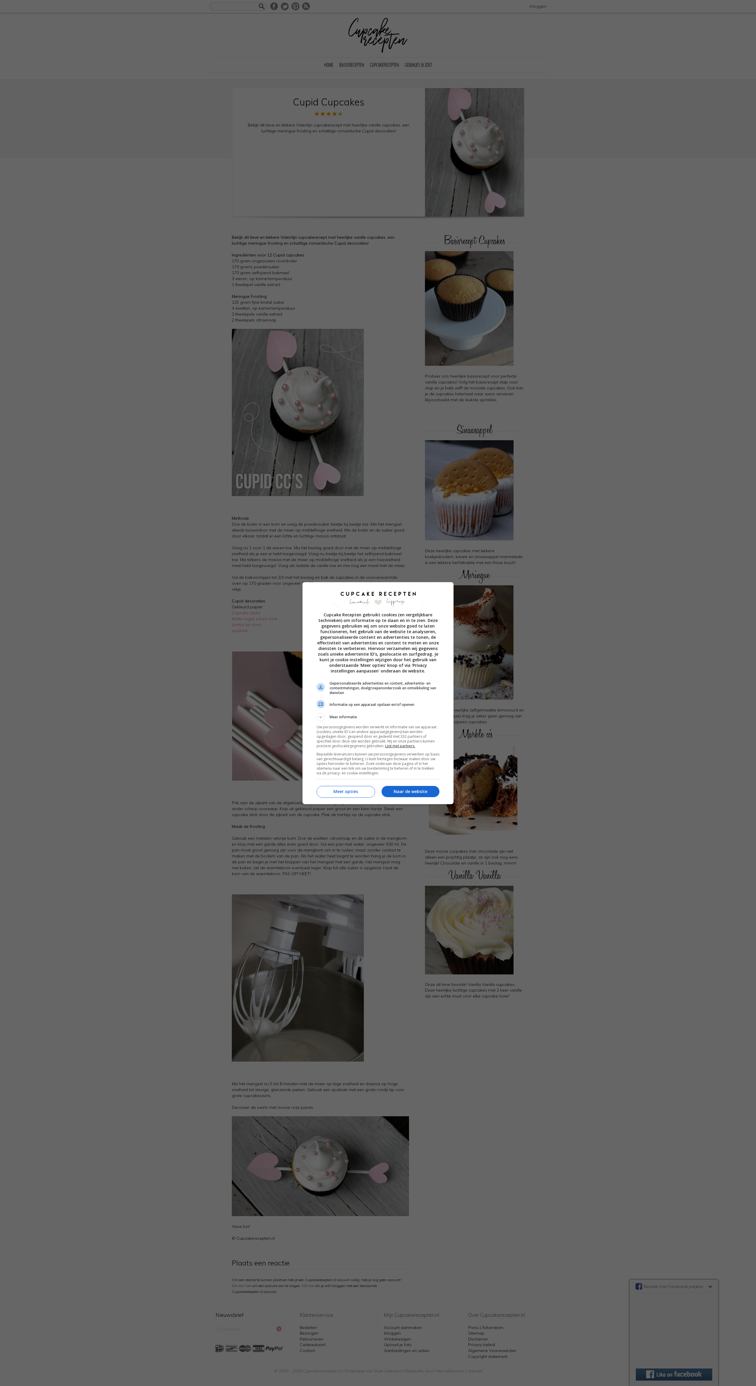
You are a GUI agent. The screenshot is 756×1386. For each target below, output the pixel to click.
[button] (378, 717)
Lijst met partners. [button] (400, 745)
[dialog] (378, 693)
